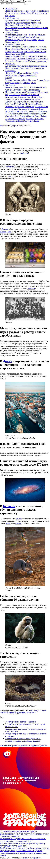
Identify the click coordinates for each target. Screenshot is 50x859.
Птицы (25, 27)
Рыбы (45, 27)
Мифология (30, 104)
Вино (29, 97)
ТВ (18, 42)
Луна (20, 87)
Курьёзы (29, 102)
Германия (42, 47)
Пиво (40, 109)
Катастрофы (10, 102)
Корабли (21, 102)
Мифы (39, 104)
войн (8, 523)
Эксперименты (37, 68)
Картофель (18, 80)
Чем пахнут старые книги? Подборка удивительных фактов (23, 711)
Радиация (16, 114)
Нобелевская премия (37, 66)
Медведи (26, 23)
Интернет (36, 99)
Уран (25, 90)
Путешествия (41, 111)
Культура (11, 32)
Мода (36, 37)
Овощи (40, 80)
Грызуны (9, 20)
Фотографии (11, 121)
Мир (22, 104)
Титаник (30, 118)
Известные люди (15, 54)
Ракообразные (35, 27)
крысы (19, 519)
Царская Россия (25, 73)
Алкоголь (21, 97)
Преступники (42, 59)
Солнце (8, 90)
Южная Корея (32, 51)
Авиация (35, 94)
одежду (10, 176)
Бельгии (9, 506)
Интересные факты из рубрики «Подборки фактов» (23, 745)
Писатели (21, 59)
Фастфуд (18, 82)
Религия (42, 114)
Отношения (23, 109)
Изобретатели (31, 56)
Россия (10, 71)
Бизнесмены (18, 56)
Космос (10, 85)
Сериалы (33, 39)
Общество (29, 106)
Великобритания (29, 47)
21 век (12, 15)
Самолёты (10, 116)
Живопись (29, 37)
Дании (7, 361)
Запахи (16, 99)
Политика (9, 111)
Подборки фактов (15, 92)
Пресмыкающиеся (13, 27)
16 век (22, 13)
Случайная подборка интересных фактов (18, 831)
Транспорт (39, 118)
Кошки (18, 23)
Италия (23, 49)
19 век (41, 13)
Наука (10, 63)
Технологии (19, 118)
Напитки (32, 80)
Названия (9, 106)
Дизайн (19, 35)
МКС (25, 87)
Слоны (8, 30)
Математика (22, 66)
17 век (28, 13)
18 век (35, 13)
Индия (8, 49)
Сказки (41, 39)
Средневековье (12, 13)
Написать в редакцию (31, 858)
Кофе (25, 80)
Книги (8, 37)
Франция (21, 51)
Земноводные (20, 20)
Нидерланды (33, 49)
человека (10, 167)
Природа (19, 111)
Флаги (8, 47)
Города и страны (15, 44)
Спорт (37, 116)
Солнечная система (37, 87)
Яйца (33, 82)
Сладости (9, 82)
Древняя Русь (11, 73)
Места (17, 104)
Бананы (8, 80)
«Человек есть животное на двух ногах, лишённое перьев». (23, 739)
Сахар (46, 80)
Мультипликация (13, 39)
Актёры (8, 56)
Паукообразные (32, 25)
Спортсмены (22, 61)
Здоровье (32, 92)
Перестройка (11, 75)
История (11, 8)
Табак (43, 116)
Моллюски (36, 23)
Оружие (14, 109)
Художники (41, 61)
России (5, 229)
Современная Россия (27, 75)
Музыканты (10, 59)
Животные (12, 18)
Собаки (15, 30)
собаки (18, 523)
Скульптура (10, 42)
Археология (10, 66)
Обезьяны (20, 25)
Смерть (23, 116)
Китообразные (33, 20)
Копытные (10, 23)
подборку (23, 153)
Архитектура (18, 37)
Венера (8, 87)
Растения (25, 114)
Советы (30, 116)
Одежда (25, 39)
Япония (42, 51)
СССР (36, 73)
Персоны (34, 109)
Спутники (17, 90)
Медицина (38, 102)
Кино (26, 35)
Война (35, 97)
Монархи (42, 56)
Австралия (16, 47)
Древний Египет (13, 11)
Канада (43, 49)
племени (31, 288)
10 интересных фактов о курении (20, 722)
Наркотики (20, 106)
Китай (8, 51)
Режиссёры (10, 61)
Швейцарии (5, 231)
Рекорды (34, 114)
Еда (8, 78)
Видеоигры (10, 35)
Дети (41, 97)
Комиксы (33, 35)
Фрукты (26, 82)
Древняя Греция (41, 11)
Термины (9, 118)
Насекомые (10, 25)
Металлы (9, 104)
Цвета (20, 121)
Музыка (41, 35)
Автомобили (11, 97)
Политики (30, 59)
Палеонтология (12, 68)
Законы (8, 99)
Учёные (31, 61)
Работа (8, 114)
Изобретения (25, 99)
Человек (14, 94)
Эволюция (24, 68)
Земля (15, 87)
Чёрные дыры (34, 90)
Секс (17, 116)
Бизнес (26, 94)
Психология (28, 111)
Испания (16, 49)
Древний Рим (27, 11)
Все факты (4, 126)
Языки (36, 121)
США (14, 51)
